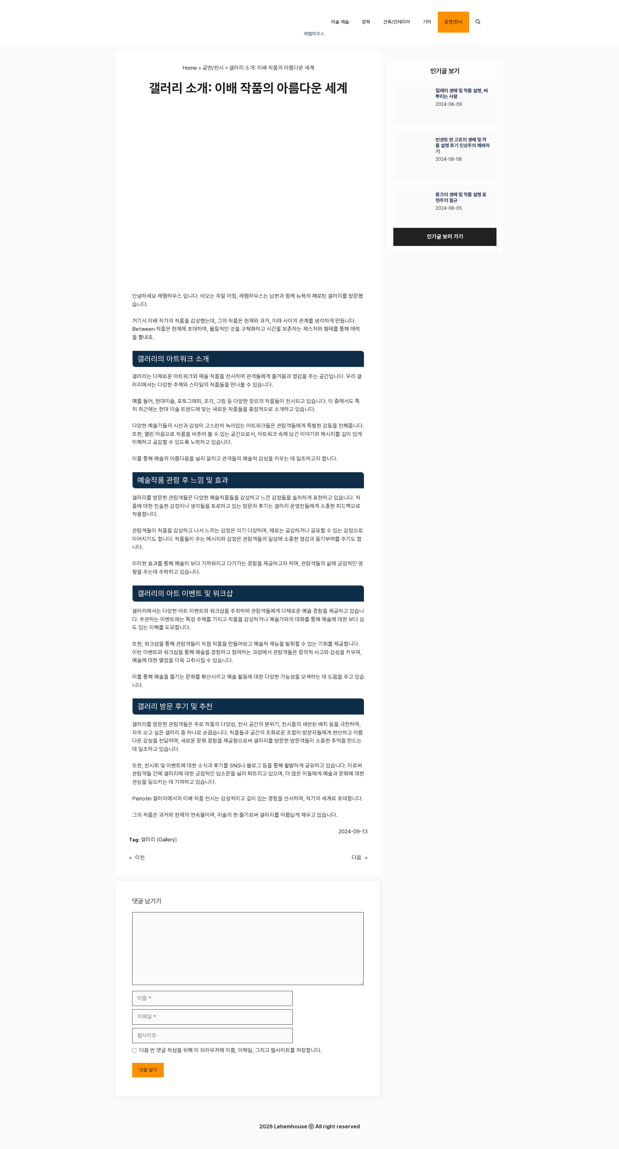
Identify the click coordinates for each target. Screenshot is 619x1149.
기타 (427, 22)
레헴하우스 (314, 34)
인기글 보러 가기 (445, 236)
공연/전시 (453, 22)
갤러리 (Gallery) (159, 839)
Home (189, 68)
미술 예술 (340, 22)
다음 (356, 857)
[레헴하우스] (312, 11)
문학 (366, 22)
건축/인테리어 (396, 22)
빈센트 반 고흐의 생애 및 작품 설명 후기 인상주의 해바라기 (463, 145)
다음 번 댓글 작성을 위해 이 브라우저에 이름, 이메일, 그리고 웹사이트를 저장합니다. (230, 1050)
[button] (478, 22)
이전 (140, 857)
